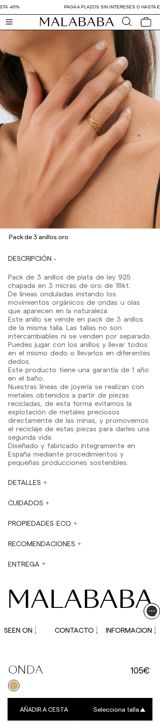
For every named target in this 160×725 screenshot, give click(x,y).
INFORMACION (129, 630)
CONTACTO (74, 630)
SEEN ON (18, 630)
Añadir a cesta (44, 709)
